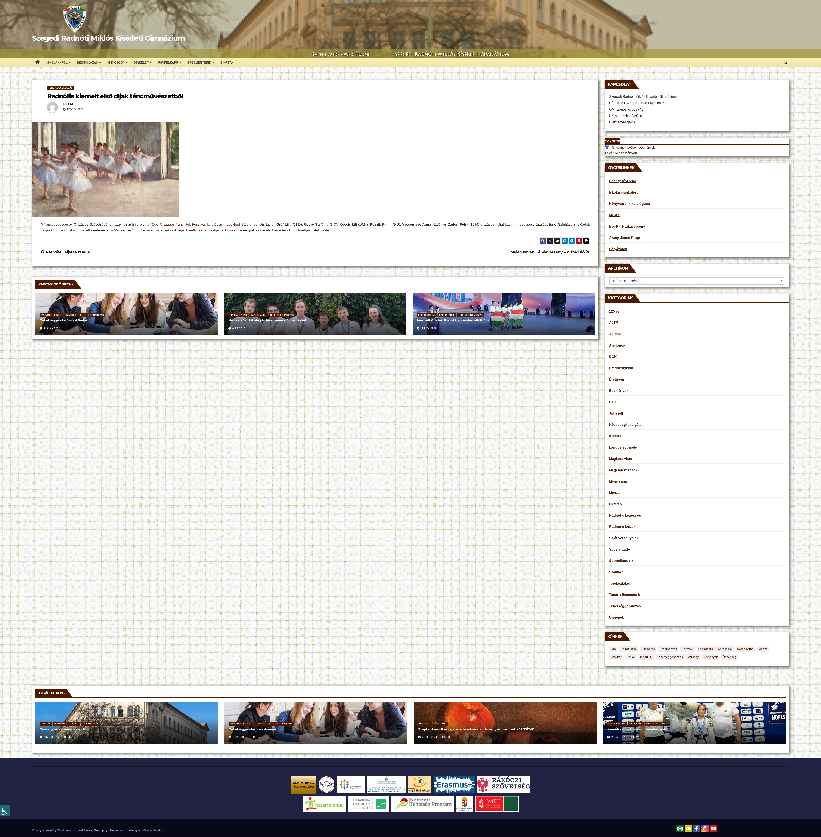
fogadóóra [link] (705, 648)
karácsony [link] (725, 648)
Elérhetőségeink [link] (622, 122)
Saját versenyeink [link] (624, 538)
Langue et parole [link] (623, 447)
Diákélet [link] (142, 62)
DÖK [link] (613, 357)
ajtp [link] (613, 648)
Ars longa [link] (617, 345)
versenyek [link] (711, 657)
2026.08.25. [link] (241, 737)
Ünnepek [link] (616, 617)
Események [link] (619, 391)
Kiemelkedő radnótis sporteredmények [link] (636, 729)
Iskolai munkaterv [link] (623, 192)
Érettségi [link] (616, 379)
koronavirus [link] (745, 648)
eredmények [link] (668, 648)
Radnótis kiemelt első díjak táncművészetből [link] (115, 96)
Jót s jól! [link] (616, 413)
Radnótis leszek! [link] (51, 315)
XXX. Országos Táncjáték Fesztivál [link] (178, 224)
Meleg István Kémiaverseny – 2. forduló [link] (548, 252)
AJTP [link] (613, 322)
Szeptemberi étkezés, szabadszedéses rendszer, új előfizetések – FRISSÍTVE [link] (476, 729)
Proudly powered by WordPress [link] (52, 830)
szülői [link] (630, 657)
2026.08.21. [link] (430, 737)
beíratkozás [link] (629, 648)
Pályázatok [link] (618, 249)
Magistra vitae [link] (620, 459)
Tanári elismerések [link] (624, 595)
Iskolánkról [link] (57, 62)
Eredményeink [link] (199, 62)
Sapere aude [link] (258, 315)
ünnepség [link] (730, 657)
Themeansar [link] (116, 830)
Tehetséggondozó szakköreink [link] (63, 320)
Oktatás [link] (615, 504)
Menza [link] (614, 215)
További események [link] (621, 153)
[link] (5, 810)
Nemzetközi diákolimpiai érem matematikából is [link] (453, 320)
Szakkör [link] (71, 315)
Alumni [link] (615, 334)
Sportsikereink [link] (621, 561)
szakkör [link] (616, 657)
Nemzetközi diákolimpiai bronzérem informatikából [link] (267, 320)
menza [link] (763, 648)
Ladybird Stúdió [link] (239, 224)
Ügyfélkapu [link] (168, 62)
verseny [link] (693, 657)
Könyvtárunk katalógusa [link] (629, 204)
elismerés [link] (648, 648)
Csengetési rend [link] (622, 181)
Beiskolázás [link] (88, 62)
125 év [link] (614, 311)
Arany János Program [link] (627, 238)
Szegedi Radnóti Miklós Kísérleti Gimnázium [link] (108, 38)
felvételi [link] (687, 648)
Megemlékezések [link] (623, 470)
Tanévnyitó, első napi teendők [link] (62, 729)
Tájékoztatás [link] (619, 583)
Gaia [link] (613, 402)
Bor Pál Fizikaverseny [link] (627, 226)
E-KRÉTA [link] (226, 62)
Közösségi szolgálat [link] (626, 425)
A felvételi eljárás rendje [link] (67, 252)
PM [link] (70, 104)
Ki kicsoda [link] (116, 62)
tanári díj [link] (645, 657)
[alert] (697, 147)
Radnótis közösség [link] (625, 515)
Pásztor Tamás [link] (152, 830)
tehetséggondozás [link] (670, 657)
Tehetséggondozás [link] (60, 88)
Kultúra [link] (615, 436)
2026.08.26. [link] (52, 737)
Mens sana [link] (618, 481)
